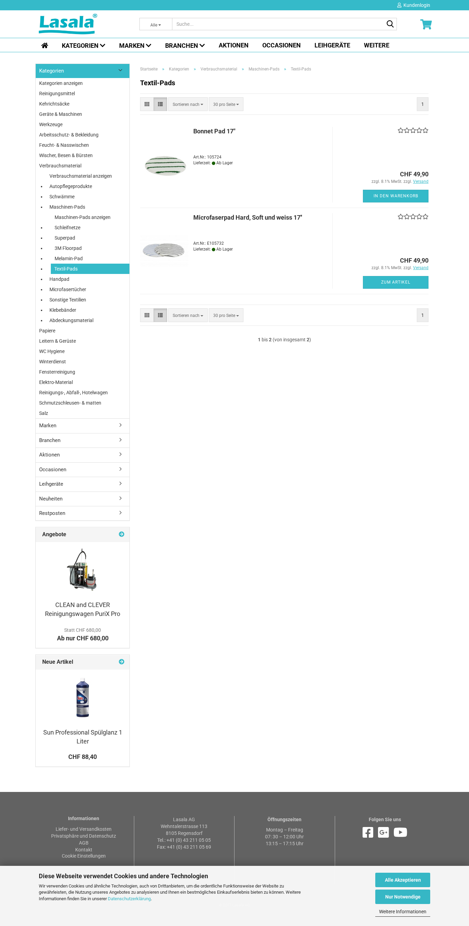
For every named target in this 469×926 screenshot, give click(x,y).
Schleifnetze (67, 227)
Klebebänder (62, 310)
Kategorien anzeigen (61, 83)
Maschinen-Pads (67, 207)
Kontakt (83, 849)
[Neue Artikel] (121, 662)
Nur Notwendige (403, 897)
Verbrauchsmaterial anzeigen (80, 176)
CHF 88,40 (82, 756)
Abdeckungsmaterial (71, 320)
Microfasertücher (67, 289)
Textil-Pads (66, 269)
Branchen (182, 45)
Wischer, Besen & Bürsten (66, 155)
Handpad (59, 279)
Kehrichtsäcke (54, 104)
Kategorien (81, 45)
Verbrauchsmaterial (60, 165)
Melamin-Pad (69, 258)
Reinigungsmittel (57, 93)
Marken (132, 45)
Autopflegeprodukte (70, 186)
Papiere (47, 330)
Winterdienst (52, 361)
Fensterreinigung (57, 372)
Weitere (376, 45)
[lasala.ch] (84, 24)
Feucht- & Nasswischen (64, 145)
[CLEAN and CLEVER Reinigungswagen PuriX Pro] (82, 569)
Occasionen (281, 45)
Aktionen (234, 45)
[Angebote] (121, 535)
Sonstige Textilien (67, 299)
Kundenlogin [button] (415, 5)
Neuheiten (50, 499)
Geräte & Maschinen (60, 114)
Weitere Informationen (402, 911)
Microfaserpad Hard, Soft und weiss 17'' (247, 217)
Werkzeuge (50, 124)
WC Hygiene (52, 351)
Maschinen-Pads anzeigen (83, 217)
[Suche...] (390, 24)
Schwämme (62, 196)
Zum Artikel (395, 282)
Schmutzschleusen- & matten (70, 403)
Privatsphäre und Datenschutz (83, 836)
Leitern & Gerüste (57, 341)
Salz (43, 413)
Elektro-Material (56, 382)
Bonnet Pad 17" (214, 131)
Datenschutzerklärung (129, 898)
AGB (84, 843)
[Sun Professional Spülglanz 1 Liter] (82, 697)
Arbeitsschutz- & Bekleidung (69, 134)
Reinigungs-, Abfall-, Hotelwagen (73, 392)
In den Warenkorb (396, 196)
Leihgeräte (332, 45)
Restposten (52, 513)
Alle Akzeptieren (403, 880)
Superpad (65, 238)
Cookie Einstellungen (84, 856)
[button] (147, 104)
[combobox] (188, 104)
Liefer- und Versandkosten (84, 829)
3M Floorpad (68, 248)
